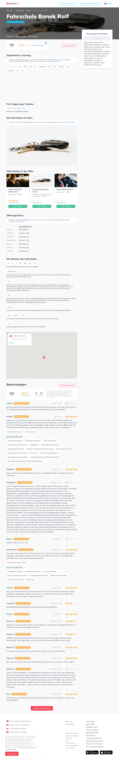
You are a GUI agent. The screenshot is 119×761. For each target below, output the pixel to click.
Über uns (68, 721)
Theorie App (90, 735)
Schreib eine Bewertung (42, 708)
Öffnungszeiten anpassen (16, 221)
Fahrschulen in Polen (18, 728)
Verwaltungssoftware (94, 741)
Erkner (29, 10)
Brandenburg (20, 10)
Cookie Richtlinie (70, 748)
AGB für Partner (70, 743)
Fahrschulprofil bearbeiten (53, 61)
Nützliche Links (92, 727)
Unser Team (70, 724)
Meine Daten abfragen (71, 736)
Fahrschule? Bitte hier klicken (90, 4)
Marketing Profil (92, 733)
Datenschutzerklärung (71, 745)
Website (12, 343)
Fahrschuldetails (20, 36)
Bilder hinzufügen (69, 122)
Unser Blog (90, 721)
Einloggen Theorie (69, 46)
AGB (66, 741)
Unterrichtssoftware (93, 738)
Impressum (68, 738)
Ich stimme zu (11, 754)
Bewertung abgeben (38, 45)
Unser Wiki (90, 724)
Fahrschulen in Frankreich (20, 725)
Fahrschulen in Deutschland (20, 721)
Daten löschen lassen (71, 733)
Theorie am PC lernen (67, 4)
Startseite (9, 10)
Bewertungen (33, 36)
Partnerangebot (92, 730)
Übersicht (10, 36)
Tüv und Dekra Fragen (94, 747)
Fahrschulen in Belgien (18, 732)
